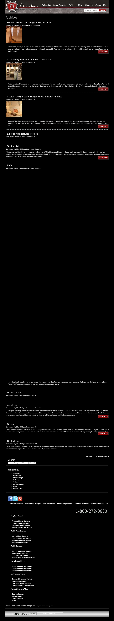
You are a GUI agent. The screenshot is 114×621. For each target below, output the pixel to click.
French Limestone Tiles (99, 503)
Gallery (72, 5)
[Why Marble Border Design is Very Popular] (14, 42)
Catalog (11, 424)
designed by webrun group (44, 606)
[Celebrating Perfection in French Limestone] (14, 79)
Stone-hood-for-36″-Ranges (22, 566)
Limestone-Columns (19, 581)
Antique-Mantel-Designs (21, 521)
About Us (89, 5)
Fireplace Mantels (16, 503)
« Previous (88, 456)
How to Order (14, 392)
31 (103, 456)
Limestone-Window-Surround (23, 585)
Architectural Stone (81, 503)
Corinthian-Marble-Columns (22, 551)
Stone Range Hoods (64, 503)
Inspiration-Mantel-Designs (22, 527)
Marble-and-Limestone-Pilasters (23, 557)
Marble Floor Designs (33, 503)
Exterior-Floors (17, 598)
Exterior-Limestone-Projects (22, 579)
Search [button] (102, 10)
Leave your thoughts (32, 25)
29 (99, 456)
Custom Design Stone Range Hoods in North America (34, 96)
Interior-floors (17, 596)
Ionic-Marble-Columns (20, 553)
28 (96, 456)
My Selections (18, 484)
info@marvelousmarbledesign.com (57, 618)
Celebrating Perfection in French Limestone (29, 59)
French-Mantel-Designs (20, 523)
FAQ (9, 165)
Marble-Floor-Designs (20, 536)
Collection (46, 5)
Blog (80, 5)
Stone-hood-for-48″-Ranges (22, 568)
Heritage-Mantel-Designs (21, 525)
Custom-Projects (18, 594)
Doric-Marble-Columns (20, 555)
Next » (106, 456)
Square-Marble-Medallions (21, 540)
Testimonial (13, 146)
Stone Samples (59, 5)
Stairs (14, 600)
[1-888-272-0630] (91, 511)
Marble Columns (49, 503)
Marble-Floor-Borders (20, 542)
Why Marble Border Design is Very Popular (29, 22)
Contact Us (100, 5)
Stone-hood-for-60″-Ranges (22, 570)
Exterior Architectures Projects (22, 133)
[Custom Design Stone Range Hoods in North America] (14, 116)
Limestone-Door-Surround (21, 583)
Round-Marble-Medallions (21, 538)
